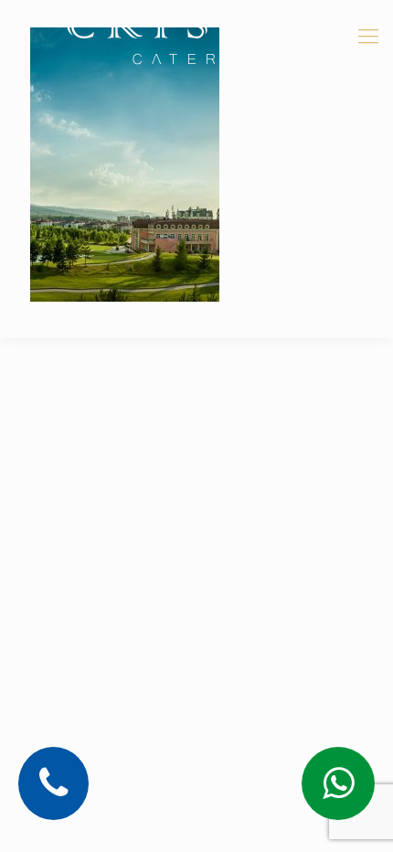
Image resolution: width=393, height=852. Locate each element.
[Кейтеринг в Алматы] (196, 36)
